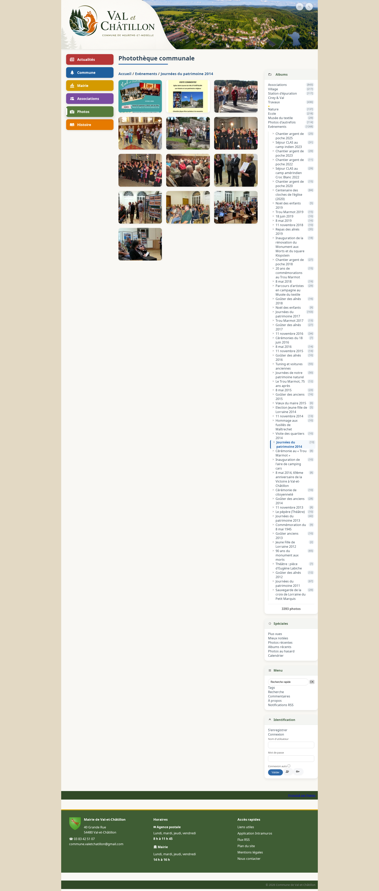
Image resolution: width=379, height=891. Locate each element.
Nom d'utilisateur (278, 739)
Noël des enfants (288, 307)
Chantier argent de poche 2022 (290, 162)
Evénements (277, 126)
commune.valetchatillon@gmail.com (96, 844)
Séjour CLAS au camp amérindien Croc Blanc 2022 (289, 172)
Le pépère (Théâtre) (290, 512)
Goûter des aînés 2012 (288, 574)
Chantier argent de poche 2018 (290, 262)
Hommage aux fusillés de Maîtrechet (286, 424)
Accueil (124, 73)
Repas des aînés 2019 (287, 231)
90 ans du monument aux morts (287, 555)
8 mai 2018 (284, 281)
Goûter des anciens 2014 (290, 501)
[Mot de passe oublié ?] (298, 771)
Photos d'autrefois (282, 122)
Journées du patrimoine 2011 (288, 583)
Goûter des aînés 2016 (288, 357)
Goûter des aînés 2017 (288, 327)
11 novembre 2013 (289, 507)
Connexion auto (278, 766)
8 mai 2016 (284, 346)
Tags (271, 687)
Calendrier (276, 655)
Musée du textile (280, 118)
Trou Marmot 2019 (289, 212)
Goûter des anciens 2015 (290, 396)
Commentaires (279, 696)
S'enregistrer (277, 730)
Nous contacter (249, 858)
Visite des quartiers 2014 (290, 435)
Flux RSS (243, 839)
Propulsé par (297, 795)
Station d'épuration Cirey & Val (282, 95)
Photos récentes (280, 642)
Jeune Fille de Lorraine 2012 (286, 544)
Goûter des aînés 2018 (288, 301)
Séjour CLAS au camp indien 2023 (289, 144)
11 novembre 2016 (289, 333)
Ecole (272, 113)
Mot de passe (276, 752)
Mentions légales (250, 852)
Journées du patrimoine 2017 (288, 314)
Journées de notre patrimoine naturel (290, 375)
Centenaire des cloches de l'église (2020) (289, 194)
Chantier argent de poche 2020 (290, 183)
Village (273, 89)
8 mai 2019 (284, 220)
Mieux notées (278, 638)
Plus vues (275, 634)
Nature (273, 109)
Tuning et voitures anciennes (289, 366)
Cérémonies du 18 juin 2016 (289, 340)
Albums (282, 74)
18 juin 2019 (284, 216)
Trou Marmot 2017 (289, 320)
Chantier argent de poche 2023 (290, 153)
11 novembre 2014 (289, 416)
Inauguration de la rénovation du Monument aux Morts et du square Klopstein (290, 247)
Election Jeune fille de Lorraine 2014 (291, 409)
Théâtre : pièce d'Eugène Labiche (289, 566)
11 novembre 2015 (289, 351)
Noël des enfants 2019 (288, 205)
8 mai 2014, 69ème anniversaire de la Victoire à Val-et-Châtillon (289, 479)
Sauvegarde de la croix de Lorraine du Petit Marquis (291, 594)
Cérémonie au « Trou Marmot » (291, 453)
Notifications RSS (281, 705)
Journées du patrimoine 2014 (289, 444)
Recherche (276, 692)
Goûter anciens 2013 (287, 535)
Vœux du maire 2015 (291, 403)
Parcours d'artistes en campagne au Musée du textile (290, 290)
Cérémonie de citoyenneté (286, 492)
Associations (277, 85)
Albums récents (279, 647)
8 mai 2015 (284, 390)
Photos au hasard (281, 651)
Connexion (276, 734)
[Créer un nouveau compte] (288, 771)
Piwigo (310, 795)
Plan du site (246, 846)
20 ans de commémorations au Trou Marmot (289, 272)
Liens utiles (245, 827)
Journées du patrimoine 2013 (288, 518)
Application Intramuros (254, 833)
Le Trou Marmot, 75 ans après (290, 383)
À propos (275, 700)
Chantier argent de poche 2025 (290, 136)
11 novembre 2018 (289, 225)
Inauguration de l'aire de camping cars (288, 463)
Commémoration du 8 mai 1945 (291, 527)
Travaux (274, 102)
